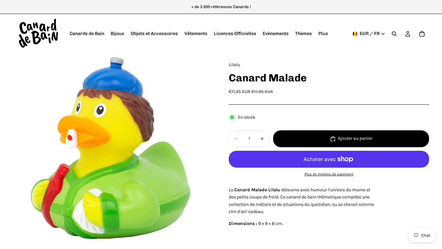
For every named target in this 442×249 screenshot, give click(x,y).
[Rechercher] (394, 34)
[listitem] (323, 34)
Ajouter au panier (355, 138)
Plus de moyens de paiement (328, 174)
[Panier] (422, 34)
